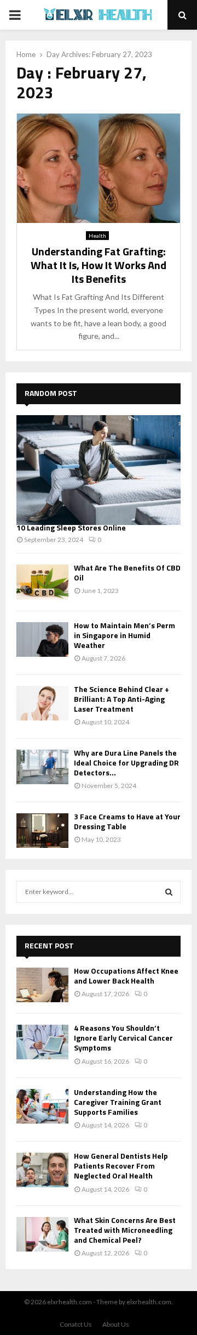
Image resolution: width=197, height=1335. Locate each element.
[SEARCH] (169, 892)
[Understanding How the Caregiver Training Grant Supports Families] (42, 1106)
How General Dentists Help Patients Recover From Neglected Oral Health (121, 1165)
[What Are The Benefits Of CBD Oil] (42, 582)
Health (97, 235)
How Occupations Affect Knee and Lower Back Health (126, 975)
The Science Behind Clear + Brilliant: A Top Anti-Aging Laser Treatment (121, 698)
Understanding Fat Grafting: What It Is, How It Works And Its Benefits (98, 265)
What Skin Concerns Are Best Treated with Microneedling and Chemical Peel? (125, 1229)
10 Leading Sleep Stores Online (71, 527)
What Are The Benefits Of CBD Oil (127, 572)
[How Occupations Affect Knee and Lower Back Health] (42, 985)
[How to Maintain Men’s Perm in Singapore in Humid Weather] (42, 639)
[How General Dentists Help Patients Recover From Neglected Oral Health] (42, 1170)
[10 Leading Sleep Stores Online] (98, 470)
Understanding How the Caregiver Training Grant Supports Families (117, 1102)
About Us (115, 1324)
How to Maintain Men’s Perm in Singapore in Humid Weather (124, 635)
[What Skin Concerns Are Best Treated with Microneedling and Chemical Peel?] (42, 1234)
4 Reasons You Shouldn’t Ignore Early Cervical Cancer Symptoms (123, 1037)
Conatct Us (76, 1324)
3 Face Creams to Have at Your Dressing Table (127, 821)
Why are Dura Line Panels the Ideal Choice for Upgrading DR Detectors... (126, 762)
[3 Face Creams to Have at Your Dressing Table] (42, 830)
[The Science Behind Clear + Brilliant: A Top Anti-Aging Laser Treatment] (42, 703)
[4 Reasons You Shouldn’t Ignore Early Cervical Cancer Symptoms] (42, 1042)
